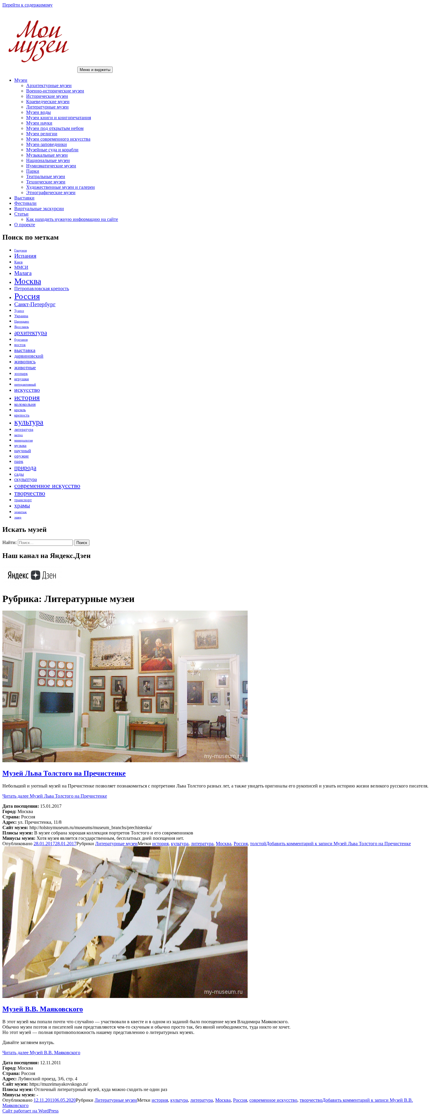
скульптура (25, 479)
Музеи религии (41, 133)
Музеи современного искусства (58, 139)
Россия (27, 296)
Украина (21, 316)
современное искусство (47, 485)
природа (25, 467)
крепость (21, 415)
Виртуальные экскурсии (39, 208)
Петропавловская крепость (41, 288)
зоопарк (21, 373)
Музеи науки (39, 122)
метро (18, 435)
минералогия (23, 440)
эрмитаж (20, 512)
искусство (27, 390)
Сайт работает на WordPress (30, 1110)
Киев (18, 262)
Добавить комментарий (338, 843)
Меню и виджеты (95, 69)
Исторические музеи (47, 96)
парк (18, 461)
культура (28, 422)
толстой (258, 843)
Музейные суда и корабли (52, 149)
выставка (24, 350)
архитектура (30, 332)
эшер (17, 517)
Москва (27, 281)
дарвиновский (28, 356)
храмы (22, 505)
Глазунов (20, 250)
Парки (32, 171)
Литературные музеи (47, 106)
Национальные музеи (48, 160)
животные (25, 367)
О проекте (24, 224)
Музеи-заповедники (46, 144)
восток (20, 344)
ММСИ (21, 267)
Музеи (20, 80)
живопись (25, 361)
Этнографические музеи (51, 192)
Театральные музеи (45, 176)
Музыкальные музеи (47, 155)
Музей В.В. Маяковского (42, 1009)
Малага (23, 273)
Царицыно (21, 321)
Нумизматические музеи (51, 165)
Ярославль (21, 326)
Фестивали (25, 203)
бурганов (21, 339)
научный (22, 450)
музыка (20, 445)
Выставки (24, 197)
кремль (20, 410)
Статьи (21, 213)
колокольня (25, 404)
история (27, 397)
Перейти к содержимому (27, 4)
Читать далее (54, 796)
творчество (29, 493)
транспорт (23, 500)
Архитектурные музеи (49, 85)
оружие (21, 456)
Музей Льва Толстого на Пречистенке (64, 773)
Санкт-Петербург (35, 304)
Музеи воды (38, 112)
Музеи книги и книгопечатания (58, 117)
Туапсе (19, 310)
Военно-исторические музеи (55, 90)
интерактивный (25, 384)
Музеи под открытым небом (55, 128)
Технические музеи (45, 181)
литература (23, 429)
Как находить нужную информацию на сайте (72, 219)
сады (19, 474)
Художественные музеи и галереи (60, 187)
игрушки (21, 379)
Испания (25, 256)
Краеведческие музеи (48, 101)
